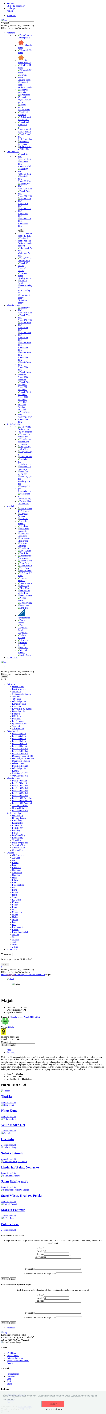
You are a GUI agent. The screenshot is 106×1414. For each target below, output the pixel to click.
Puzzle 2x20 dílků (20, 748)
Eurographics (18, 885)
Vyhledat (5, 23)
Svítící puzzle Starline (21, 694)
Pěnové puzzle (18, 711)
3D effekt (16, 696)
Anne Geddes (13, 1355)
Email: (40, 1251)
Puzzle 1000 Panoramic (22, 803)
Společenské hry (14, 424)
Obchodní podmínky (16, 6)
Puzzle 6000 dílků (20, 810)
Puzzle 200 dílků (19, 743)
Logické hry (17, 828)
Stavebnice (17, 726)
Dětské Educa (18, 763)
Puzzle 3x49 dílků (20, 753)
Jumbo (15, 897)
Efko (14, 882)
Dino (14, 877)
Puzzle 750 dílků (19, 783)
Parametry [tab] (11, 1052)
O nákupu (11, 8)
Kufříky (15, 771)
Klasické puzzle (13, 305)
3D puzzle (16, 691)
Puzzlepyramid (18, 721)
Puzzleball (16, 719)
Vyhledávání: (7, 954)
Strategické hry (18, 845)
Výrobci (10, 506)
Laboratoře (17, 825)
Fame (14, 890)
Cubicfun (16, 875)
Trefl (14, 942)
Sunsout (15, 939)
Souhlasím (52, 1404)
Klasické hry (17, 823)
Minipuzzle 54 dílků (21, 761)
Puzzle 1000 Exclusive (22, 798)
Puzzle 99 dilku (19, 741)
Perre (14, 922)
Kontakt (10, 3)
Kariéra (10, 11)
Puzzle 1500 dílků (20, 788)
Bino (14, 865)
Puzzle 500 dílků (19, 781)
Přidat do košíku (8, 1045)
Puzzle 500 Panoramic (22, 800)
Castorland (17, 870)
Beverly (15, 862)
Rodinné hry (17, 838)
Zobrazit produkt (8, 1102)
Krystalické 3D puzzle (22, 709)
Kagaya (10, 1363)
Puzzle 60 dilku (19, 738)
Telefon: (40, 1254)
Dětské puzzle (13, 151)
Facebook (11, 1328)
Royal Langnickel (20, 932)
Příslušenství (17, 716)
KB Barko (16, 900)
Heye (14, 895)
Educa (15, 880)
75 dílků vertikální (20, 805)
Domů (4, 974)
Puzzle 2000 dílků (20, 790)
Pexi (14, 924)
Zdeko (15, 947)
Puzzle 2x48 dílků (20, 751)
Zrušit (13, 1279)
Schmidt (15, 934)
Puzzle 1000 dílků (20, 785)
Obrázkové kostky (20, 776)
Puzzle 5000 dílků (20, 795)
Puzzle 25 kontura (20, 766)
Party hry (16, 830)
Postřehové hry (18, 835)
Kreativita (16, 706)
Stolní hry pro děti (20, 843)
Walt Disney (12, 1353)
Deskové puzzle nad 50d (23, 758)
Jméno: (40, 1248)
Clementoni (17, 872)
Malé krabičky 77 (19, 773)
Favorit (15, 892)
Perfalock (16, 714)
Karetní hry (17, 820)
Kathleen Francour (15, 1358)
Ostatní (15, 919)
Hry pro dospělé (19, 818)
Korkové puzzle (19, 704)
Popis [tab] (9, 1050)
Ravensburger (18, 927)
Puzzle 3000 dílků (20, 793)
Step (14, 937)
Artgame (16, 857)
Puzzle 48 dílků (19, 736)
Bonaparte (16, 867)
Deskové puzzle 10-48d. (22, 756)
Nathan (15, 917)
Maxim (15, 914)
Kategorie (11, 33)
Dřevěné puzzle (19, 701)
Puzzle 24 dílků (19, 733)
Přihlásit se (11, 15)
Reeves (15, 929)
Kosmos (15, 902)
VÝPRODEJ (12, 657)
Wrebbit (15, 944)
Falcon (15, 887)
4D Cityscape (18, 855)
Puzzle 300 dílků (19, 746)
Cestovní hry (17, 850)
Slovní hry (16, 840)
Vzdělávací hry (18, 847)
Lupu (14, 907)
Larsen (15, 905)
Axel (14, 860)
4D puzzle (16, 699)
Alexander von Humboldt (18, 1360)
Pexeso (15, 833)
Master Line (17, 912)
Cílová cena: (40, 1257)
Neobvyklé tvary (19, 808)
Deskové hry (17, 815)
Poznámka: (30, 1269)
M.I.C (14, 909)
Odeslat (5, 1279)
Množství (5, 1042)
